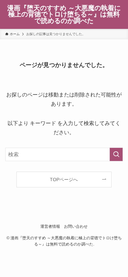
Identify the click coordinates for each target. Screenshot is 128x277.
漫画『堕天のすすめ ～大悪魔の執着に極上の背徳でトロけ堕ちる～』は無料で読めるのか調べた (64, 14)
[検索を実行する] (116, 154)
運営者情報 (50, 226)
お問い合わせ (76, 226)
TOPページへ (64, 179)
